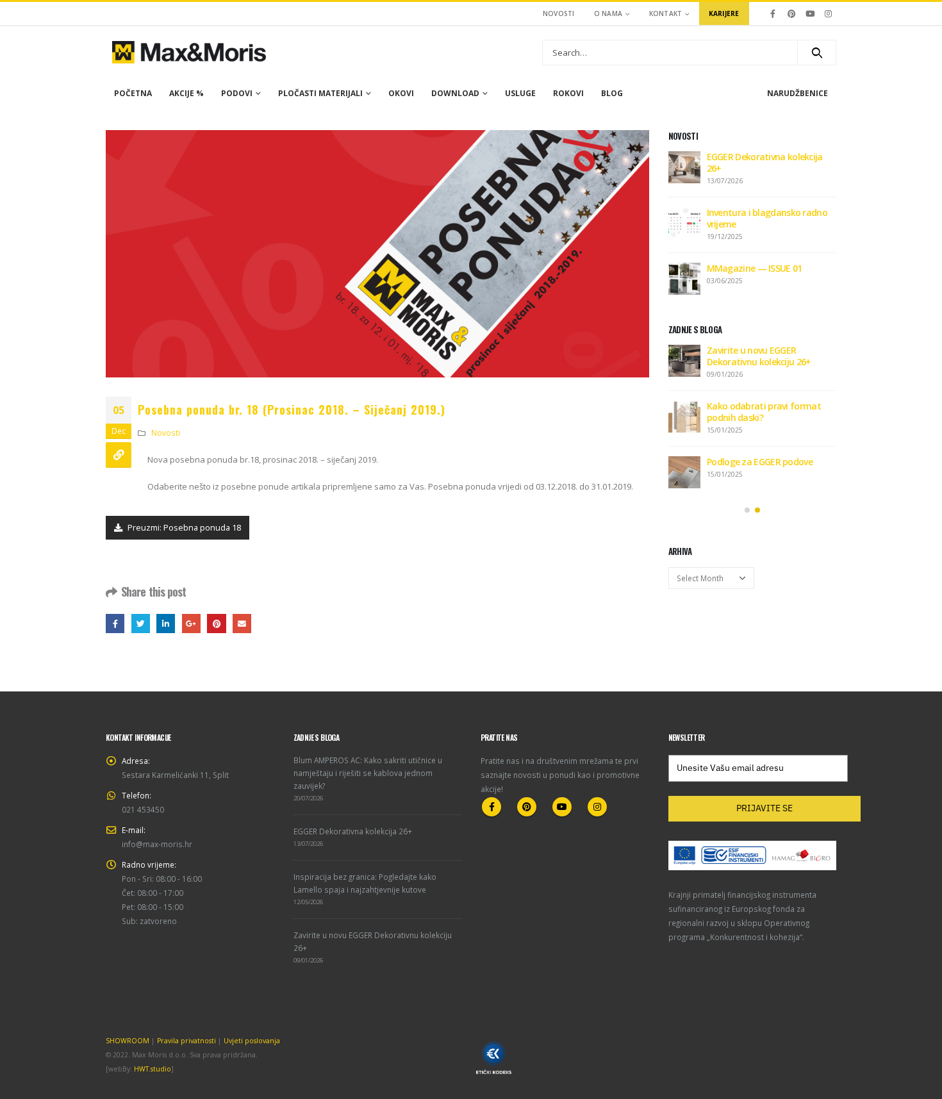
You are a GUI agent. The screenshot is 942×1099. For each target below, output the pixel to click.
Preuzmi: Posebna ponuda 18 (183, 527)
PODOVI (236, 93)
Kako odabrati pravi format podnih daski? (764, 412)
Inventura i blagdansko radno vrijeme (767, 218)
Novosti (559, 13)
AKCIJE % (186, 93)
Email (242, 623)
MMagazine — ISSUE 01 (754, 268)
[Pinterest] (791, 13)
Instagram (597, 806)
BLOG (612, 93)
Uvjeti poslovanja (252, 1040)
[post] (684, 166)
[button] (747, 510)
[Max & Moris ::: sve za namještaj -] (189, 52)
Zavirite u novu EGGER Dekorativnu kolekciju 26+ (759, 356)
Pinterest (216, 623)
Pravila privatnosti (186, 1040)
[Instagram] (828, 13)
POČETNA (133, 93)
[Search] (817, 52)
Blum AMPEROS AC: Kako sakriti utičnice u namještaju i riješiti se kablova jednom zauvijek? (367, 773)
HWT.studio (152, 1068)
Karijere (724, 13)
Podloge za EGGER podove (760, 462)
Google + (191, 623)
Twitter (140, 623)
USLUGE (520, 93)
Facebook (115, 623)
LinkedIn (165, 623)
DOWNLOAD (455, 93)
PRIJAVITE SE (764, 808)
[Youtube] (810, 13)
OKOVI (401, 93)
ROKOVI (568, 93)
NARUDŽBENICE (797, 93)
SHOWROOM (127, 1040)
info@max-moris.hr (157, 844)
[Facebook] (773, 13)
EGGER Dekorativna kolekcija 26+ (765, 162)
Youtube (562, 806)
